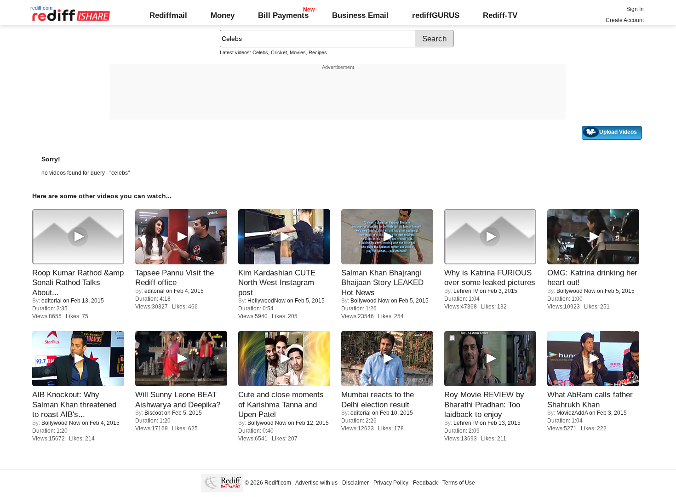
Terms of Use (458, 483)
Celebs (260, 52)
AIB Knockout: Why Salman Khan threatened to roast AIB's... (74, 404)
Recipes (318, 52)
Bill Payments (283, 15)
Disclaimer (355, 483)
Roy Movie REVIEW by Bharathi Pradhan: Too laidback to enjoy (484, 404)
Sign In (635, 9)
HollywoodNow (266, 300)
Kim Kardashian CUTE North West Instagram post (276, 282)
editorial (51, 300)
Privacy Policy (390, 483)
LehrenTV (465, 291)
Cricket (279, 52)
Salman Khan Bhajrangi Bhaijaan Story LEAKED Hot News (382, 282)
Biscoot (153, 413)
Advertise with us (316, 483)
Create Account (625, 20)
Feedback (425, 483)
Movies (298, 52)
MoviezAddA (572, 413)
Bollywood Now (370, 300)
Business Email (360, 15)
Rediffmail (168, 15)
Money (223, 15)
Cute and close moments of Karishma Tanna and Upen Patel (281, 404)
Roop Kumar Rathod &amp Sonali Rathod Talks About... (78, 282)
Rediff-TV (500, 15)
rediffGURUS (435, 15)
